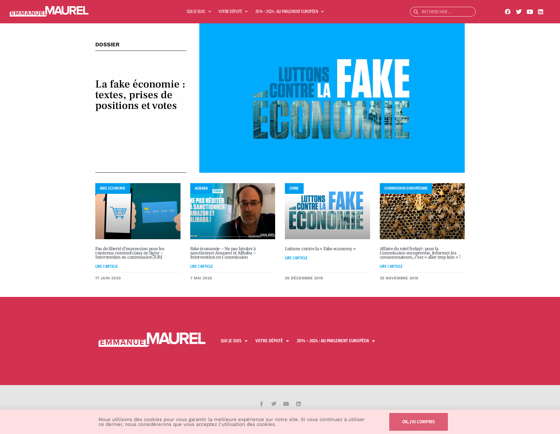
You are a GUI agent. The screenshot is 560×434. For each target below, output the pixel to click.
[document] (280, 217)
